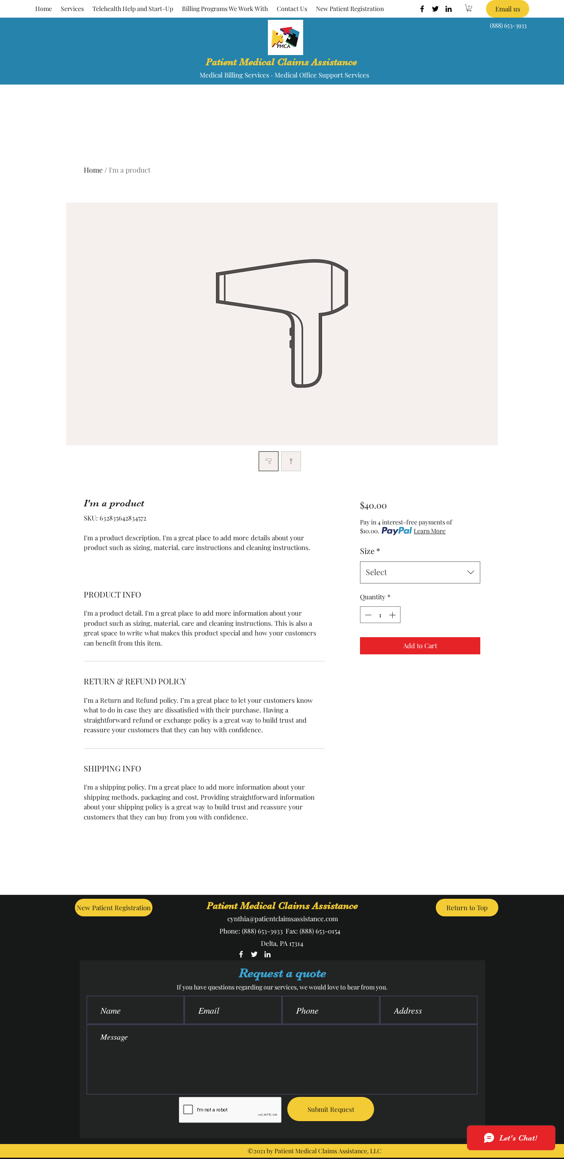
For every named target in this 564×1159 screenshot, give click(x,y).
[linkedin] (448, 8)
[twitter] (435, 8)
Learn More (429, 531)
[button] (72, 8)
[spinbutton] (380, 615)
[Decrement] (367, 615)
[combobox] (420, 572)
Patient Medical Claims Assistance (281, 61)
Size (370, 551)
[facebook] (422, 8)
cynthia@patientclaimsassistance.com (282, 918)
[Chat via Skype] (309, 955)
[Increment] (393, 615)
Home (93, 169)
